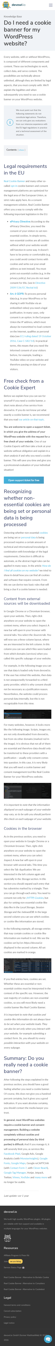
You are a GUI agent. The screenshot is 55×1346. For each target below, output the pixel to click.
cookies (43, 532)
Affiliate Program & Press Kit (16, 1255)
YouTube (25, 1177)
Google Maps (18, 1163)
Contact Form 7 (18, 1168)
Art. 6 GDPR (17, 293)
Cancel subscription (12, 1310)
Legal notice (9, 1322)
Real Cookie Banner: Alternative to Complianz (24, 1283)
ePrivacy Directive (20, 221)
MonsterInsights (29, 1158)
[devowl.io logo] (15, 5)
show (21, 149)
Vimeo (16, 1177)
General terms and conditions (17, 1304)
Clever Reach (40, 1168)
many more (41, 1177)
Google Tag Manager (15, 1172)
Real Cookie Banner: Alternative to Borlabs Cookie (26, 1277)
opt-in (14, 186)
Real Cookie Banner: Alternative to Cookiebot (24, 1289)
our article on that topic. (32, 419)
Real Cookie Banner (14, 181)
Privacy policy (10, 1316)
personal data (28, 537)
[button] (50, 5)
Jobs (6, 1261)
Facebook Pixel (12, 1153)
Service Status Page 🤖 (14, 1267)
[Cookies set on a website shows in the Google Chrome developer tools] (27, 965)
